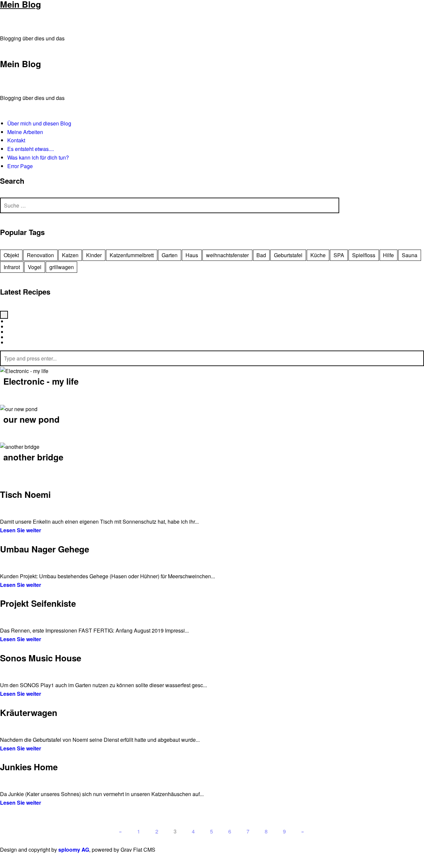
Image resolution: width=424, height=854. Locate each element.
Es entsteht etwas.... (30, 149)
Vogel (34, 267)
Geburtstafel (288, 255)
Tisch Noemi (25, 494)
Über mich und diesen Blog (39, 123)
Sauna (409, 255)
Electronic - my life (41, 381)
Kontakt (16, 140)
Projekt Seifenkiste (38, 603)
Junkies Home (29, 767)
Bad (261, 255)
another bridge (33, 457)
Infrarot (12, 267)
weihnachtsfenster (227, 255)
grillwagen (61, 267)
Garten (170, 255)
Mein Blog (20, 64)
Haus (192, 255)
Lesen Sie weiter (20, 530)
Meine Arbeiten (25, 132)
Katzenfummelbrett (132, 255)
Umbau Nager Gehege (44, 549)
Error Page (20, 166)
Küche (318, 255)
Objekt (11, 255)
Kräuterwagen (28, 712)
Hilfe (388, 255)
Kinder (94, 255)
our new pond (31, 419)
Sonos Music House (40, 658)
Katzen (70, 255)
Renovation (40, 255)
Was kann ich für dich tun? (38, 157)
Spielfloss (363, 255)
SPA (339, 255)
